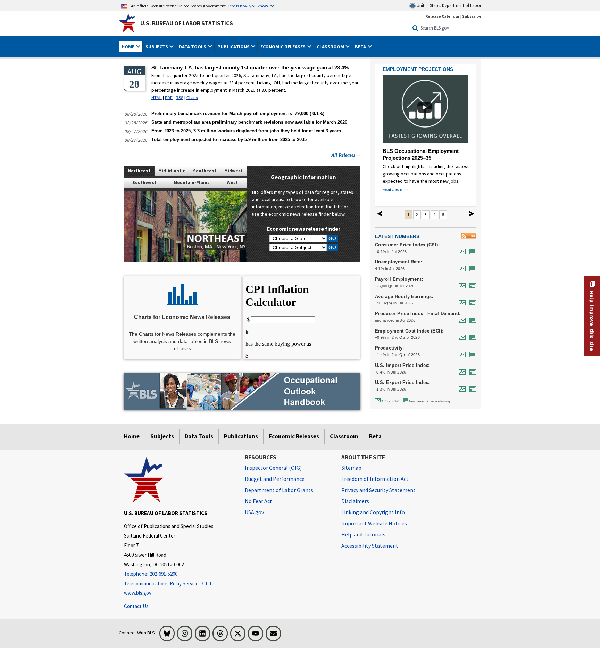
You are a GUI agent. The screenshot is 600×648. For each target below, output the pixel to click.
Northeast (139, 171)
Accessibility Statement (369, 545)
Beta (375, 436)
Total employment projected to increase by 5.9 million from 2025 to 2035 (229, 139)
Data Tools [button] (193, 46)
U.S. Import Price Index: (402, 365)
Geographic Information (303, 177)
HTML (156, 98)
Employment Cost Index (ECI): (409, 331)
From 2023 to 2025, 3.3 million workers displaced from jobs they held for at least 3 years (246, 130)
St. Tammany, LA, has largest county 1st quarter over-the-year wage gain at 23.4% (250, 68)
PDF (169, 98)
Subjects (162, 436)
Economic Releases (294, 436)
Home (132, 436)
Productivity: (389, 348)
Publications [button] (234, 46)
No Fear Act (258, 501)
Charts (192, 98)
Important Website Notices (374, 523)
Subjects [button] (157, 46)
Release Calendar (442, 16)
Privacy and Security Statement (378, 489)
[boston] (185, 226)
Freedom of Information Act (375, 478)
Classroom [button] (331, 46)
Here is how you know (247, 5)
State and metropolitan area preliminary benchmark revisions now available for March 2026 (249, 122)
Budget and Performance (275, 478)
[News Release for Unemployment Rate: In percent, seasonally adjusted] (471, 268)
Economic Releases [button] (283, 46)
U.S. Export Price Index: (402, 382)
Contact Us (136, 606)
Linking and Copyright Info (373, 512)
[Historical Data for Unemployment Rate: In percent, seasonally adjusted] (460, 268)
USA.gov (254, 512)
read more (393, 189)
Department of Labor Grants (279, 489)
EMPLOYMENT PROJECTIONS (418, 69)
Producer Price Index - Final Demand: (418, 313)
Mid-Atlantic (171, 171)
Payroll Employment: (399, 279)
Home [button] (128, 46)
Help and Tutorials (363, 534)
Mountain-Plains (192, 183)
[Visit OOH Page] (242, 391)
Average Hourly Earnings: (404, 296)
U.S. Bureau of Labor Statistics (186, 23)
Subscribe (471, 16)
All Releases (343, 155)
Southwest (144, 183)
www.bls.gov (137, 593)
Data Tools (199, 436)
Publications (241, 436)
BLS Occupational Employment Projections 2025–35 (421, 154)
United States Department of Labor (448, 5)
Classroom (344, 436)
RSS (179, 98)
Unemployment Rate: (398, 262)
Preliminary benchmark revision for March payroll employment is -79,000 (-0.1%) (237, 113)
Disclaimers (355, 501)
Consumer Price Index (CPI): (407, 245)
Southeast (204, 171)
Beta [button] (361, 46)
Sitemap (351, 467)
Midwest (233, 171)
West (232, 183)
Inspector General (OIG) (273, 467)
